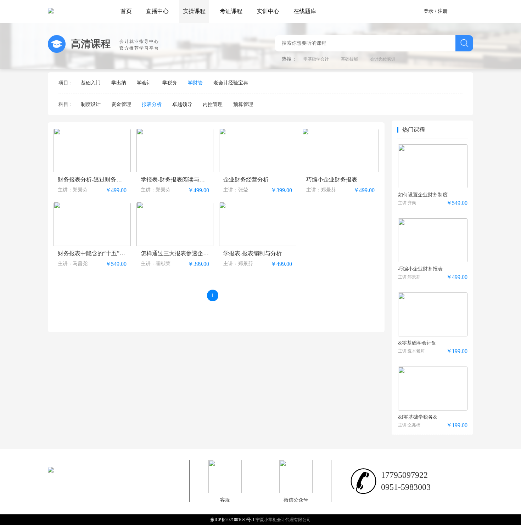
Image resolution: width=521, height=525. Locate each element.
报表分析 (152, 104)
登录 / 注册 (436, 11)
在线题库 (304, 11)
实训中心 (268, 11)
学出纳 (118, 82)
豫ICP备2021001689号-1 (233, 519)
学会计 (144, 82)
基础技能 (349, 59)
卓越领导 (182, 104)
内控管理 (213, 104)
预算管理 (243, 104)
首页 (126, 11)
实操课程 (194, 11)
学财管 (195, 82)
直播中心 (157, 11)
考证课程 (231, 11)
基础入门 (91, 82)
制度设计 (91, 104)
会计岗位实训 (383, 59)
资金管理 (121, 104)
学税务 (169, 82)
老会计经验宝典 (230, 82)
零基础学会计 (316, 59)
